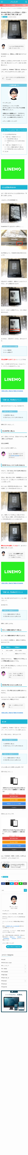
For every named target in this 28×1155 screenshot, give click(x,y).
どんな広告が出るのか (10, 134)
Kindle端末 (5, 16)
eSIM (4, 959)
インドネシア (6, 965)
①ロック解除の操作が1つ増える (15, 147)
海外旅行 (5, 981)
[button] (3, 883)
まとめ (6, 151)
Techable (19, 936)
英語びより (12, 936)
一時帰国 (5, 968)
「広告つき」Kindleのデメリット (13, 145)
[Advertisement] (14, 1089)
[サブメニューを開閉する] (25, 966)
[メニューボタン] (2, 2)
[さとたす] (14, 2)
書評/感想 (5, 974)
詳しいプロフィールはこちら (14, 946)
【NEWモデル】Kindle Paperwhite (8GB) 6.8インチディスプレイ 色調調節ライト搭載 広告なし (13, 831)
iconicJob (14, 938)
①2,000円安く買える (12, 139)
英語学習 (5, 987)
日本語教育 (5, 971)
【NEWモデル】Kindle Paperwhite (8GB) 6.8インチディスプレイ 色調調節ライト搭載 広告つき (13, 789)
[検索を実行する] (25, 890)
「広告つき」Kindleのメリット (13, 137)
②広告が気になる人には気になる (15, 149)
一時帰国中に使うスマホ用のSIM (12, 926)
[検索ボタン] (26, 2)
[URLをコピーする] (25, 883)
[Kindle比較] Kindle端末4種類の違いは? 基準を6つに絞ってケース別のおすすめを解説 (17, 866)
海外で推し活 (6, 977)
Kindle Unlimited (15, 455)
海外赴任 (5, 984)
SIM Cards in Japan (7, 962)
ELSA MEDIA (6, 938)
